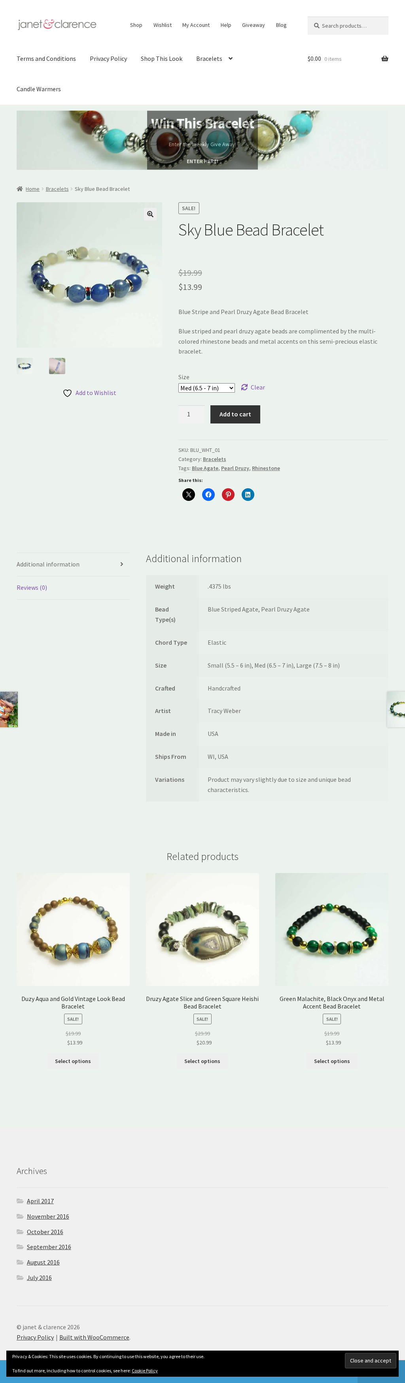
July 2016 (39, 1277)
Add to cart (235, 414)
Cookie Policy (145, 1371)
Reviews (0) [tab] (32, 587)
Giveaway (253, 24)
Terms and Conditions (46, 58)
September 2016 (49, 1247)
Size (183, 377)
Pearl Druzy (235, 468)
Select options (73, 1061)
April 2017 (40, 1201)
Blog (281, 24)
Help (226, 24)
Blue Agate (205, 468)
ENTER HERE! (202, 161)
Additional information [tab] (48, 564)
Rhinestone (266, 468)
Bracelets (209, 58)
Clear (258, 387)
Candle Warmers (39, 89)
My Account (196, 24)
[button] (150, 214)
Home (33, 188)
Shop (136, 24)
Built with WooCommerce (94, 1337)
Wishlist (162, 24)
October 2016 (45, 1232)
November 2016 (48, 1216)
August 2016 (43, 1262)
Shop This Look (161, 58)
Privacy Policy (108, 58)
